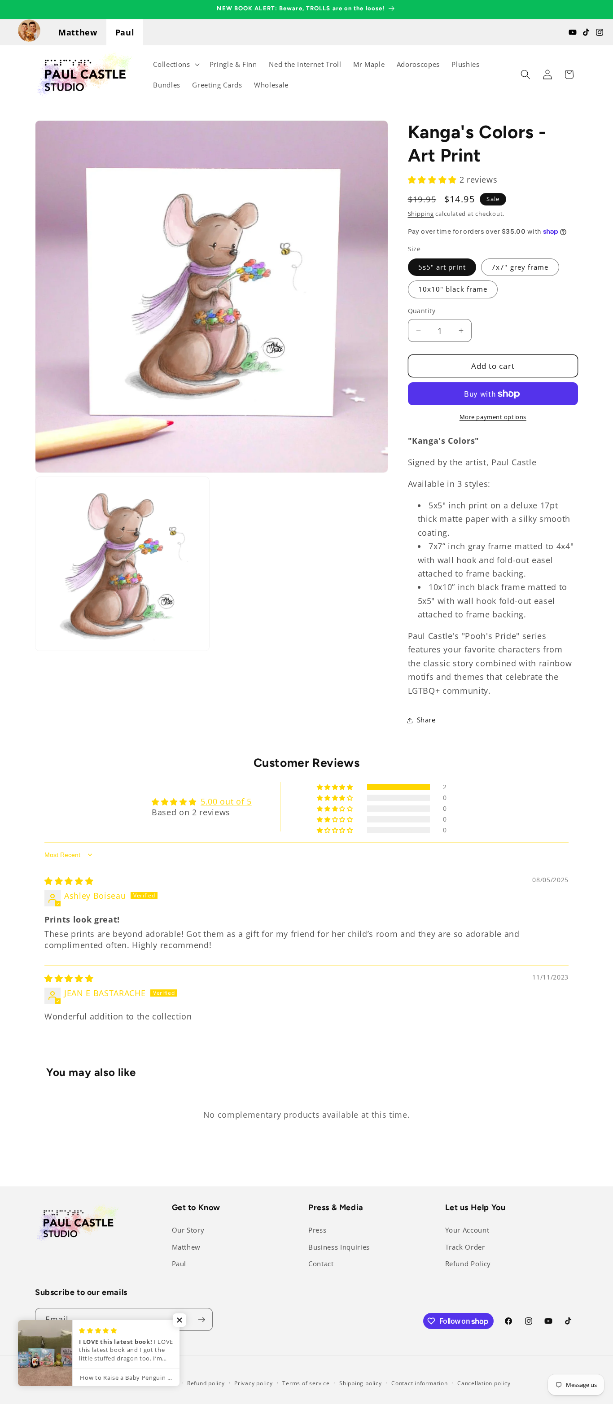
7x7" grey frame (520, 267)
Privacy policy (253, 1383)
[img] (68, 880)
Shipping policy (360, 1383)
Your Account (467, 1230)
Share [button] (426, 720)
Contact (321, 1263)
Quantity (422, 310)
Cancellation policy (484, 1383)
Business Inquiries (339, 1247)
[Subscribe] (201, 1319)
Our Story (188, 1230)
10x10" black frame (453, 289)
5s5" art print (442, 267)
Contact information (419, 1383)
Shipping (421, 214)
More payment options (493, 417)
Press (317, 1230)
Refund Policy (468, 1263)
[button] (175, 64)
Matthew (77, 32)
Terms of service (305, 1383)
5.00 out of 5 (226, 801)
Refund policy (206, 1383)
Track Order (465, 1247)
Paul (125, 32)
